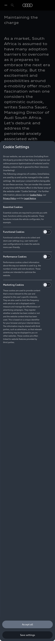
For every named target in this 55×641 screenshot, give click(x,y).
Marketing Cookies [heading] (13, 284)
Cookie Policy (36, 195)
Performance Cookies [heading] (15, 256)
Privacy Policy (9, 198)
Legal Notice (30, 198)
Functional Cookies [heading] (13, 231)
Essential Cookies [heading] (13, 207)
